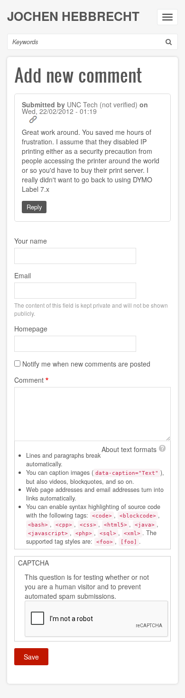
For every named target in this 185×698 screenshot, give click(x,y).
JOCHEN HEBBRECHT (73, 16)
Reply (34, 206)
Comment (29, 380)
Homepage (30, 328)
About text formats (129, 449)
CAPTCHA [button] (33, 562)
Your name (30, 240)
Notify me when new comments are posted (86, 363)
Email (22, 275)
